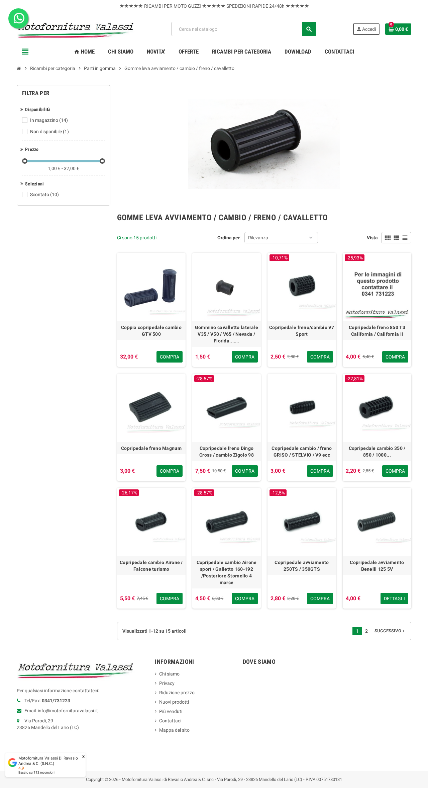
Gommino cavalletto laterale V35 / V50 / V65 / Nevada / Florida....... (226, 334)
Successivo (390, 630)
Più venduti (170, 711)
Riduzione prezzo (177, 692)
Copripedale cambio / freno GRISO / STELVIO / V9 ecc (302, 452)
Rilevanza (258, 237)
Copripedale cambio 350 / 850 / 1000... (377, 452)
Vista (372, 237)
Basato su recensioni (36, 772)
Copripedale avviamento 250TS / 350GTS (302, 566)
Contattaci (170, 720)
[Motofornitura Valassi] (76, 28)
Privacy (167, 683)
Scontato (44, 194)
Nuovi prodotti (174, 702)
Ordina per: (229, 237)
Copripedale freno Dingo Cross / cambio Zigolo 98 (226, 452)
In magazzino (49, 120)
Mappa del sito (174, 730)
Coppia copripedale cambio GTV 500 (151, 331)
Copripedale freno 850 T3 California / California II (377, 331)
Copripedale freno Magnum (151, 448)
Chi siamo (169, 674)
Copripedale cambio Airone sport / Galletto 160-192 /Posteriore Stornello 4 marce (227, 572)
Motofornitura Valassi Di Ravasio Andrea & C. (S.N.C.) (48, 761)
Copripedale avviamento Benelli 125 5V (377, 566)
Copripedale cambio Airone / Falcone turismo (151, 566)
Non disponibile (49, 131)
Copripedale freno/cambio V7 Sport (301, 331)
